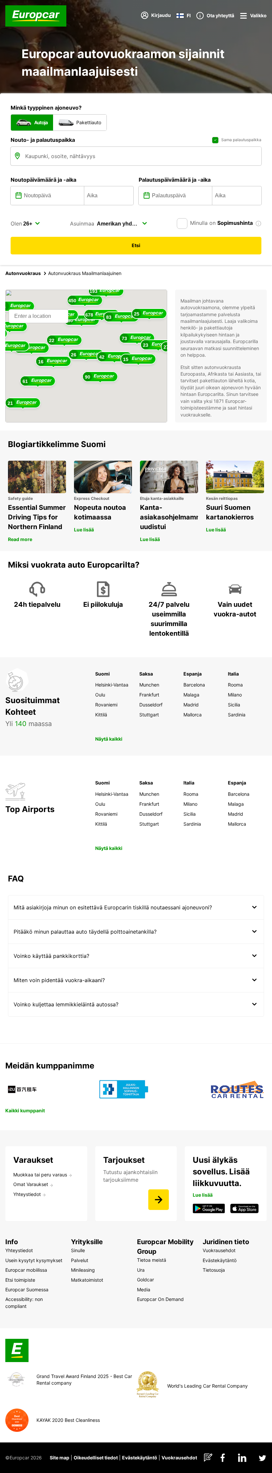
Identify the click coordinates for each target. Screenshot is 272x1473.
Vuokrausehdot (179, 1457)
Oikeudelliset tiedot (96, 1457)
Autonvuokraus (23, 273)
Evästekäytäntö (139, 1457)
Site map (59, 1457)
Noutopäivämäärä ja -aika (43, 179)
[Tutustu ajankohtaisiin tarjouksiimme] (158, 1199)
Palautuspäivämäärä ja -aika (175, 179)
